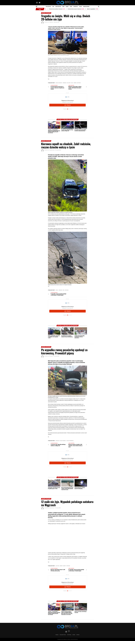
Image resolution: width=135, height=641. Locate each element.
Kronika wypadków (86, 6)
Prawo (71, 6)
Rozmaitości (76, 6)
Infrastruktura (58, 6)
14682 (66, 9)
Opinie (63, 6)
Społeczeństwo (48, 6)
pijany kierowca (63, 440)
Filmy (53, 6)
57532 (81, 9)
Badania (67, 6)
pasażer (57, 440)
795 (52, 9)
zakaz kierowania (70, 440)
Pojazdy (80, 6)
